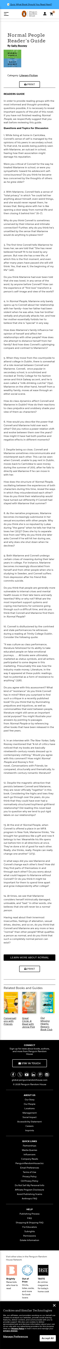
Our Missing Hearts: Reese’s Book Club (46, 1023)
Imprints (29, 1130)
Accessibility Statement (29, 1121)
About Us (29, 1095)
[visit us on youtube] (26, 1074)
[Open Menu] (6, 14)
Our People (29, 1104)
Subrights (29, 1231)
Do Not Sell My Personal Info (29, 1185)
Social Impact (29, 1117)
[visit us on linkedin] (33, 1074)
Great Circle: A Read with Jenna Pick (28, 1023)
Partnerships (29, 1145)
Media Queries (29, 1150)
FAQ (29, 1218)
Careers (29, 1126)
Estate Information (29, 1240)
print (31, 84)
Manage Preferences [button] (15, 1336)
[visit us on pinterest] (40, 1074)
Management (29, 1112)
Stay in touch (31, 1063)
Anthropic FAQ (29, 1198)
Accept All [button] (48, 1338)
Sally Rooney (19, 45)
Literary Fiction (28, 75)
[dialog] (29, 1325)
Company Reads (29, 1158)
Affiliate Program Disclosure (29, 1189)
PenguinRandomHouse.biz (29, 1163)
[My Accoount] (44, 13)
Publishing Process (29, 1213)
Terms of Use (29, 1172)
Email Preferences (29, 1167)
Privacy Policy (29, 1176)
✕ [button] (54, 1305)
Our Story (29, 1099)
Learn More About (29, 958)
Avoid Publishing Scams (29, 1194)
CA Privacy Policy (29, 1180)
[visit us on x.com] (19, 1074)
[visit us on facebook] (13, 1074)
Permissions (29, 1235)
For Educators (29, 1227)
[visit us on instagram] (47, 1074)
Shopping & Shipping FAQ (29, 1222)
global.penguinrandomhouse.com (29, 1080)
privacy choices (10, 1330)
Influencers (29, 1154)
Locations (29, 1108)
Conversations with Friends (10, 1021)
